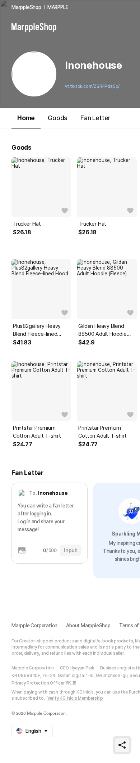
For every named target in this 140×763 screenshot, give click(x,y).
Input (70, 550)
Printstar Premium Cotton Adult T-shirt (37, 432)
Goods (57, 118)
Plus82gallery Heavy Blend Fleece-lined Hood (37, 330)
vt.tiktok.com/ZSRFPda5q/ (92, 86)
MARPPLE (58, 7)
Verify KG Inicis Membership (75, 698)
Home (26, 118)
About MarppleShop (88, 625)
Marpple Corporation (34, 625)
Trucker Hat (27, 224)
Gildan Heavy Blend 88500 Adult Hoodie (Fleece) (102, 330)
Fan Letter (95, 118)
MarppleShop (26, 7)
